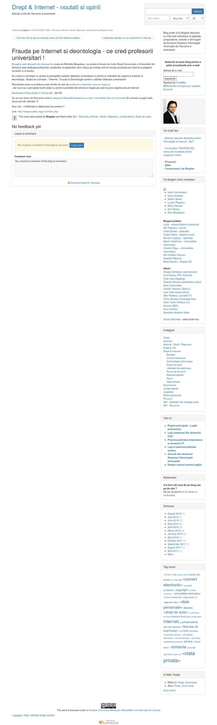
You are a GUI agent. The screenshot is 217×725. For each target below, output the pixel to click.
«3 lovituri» (167, 574)
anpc (185, 574)
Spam (170, 378)
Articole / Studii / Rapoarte (73, 30)
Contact (17, 715)
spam (176, 654)
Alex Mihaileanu (176, 212)
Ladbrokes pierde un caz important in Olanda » (128, 37)
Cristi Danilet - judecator (176, 231)
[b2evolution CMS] (108, 722)
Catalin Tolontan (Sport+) (176, 288)
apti (198, 574)
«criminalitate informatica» (187, 593)
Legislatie (168, 391)
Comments (191, 682)
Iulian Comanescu (177, 192)
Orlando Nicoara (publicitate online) (182, 282)
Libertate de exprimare (179, 368)
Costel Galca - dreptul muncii (178, 234)
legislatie (176, 626)
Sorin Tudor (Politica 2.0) (176, 302)
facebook (176, 616)
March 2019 (174, 530)
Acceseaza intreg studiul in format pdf (32, 92)
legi (170, 626)
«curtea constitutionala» (172, 597)
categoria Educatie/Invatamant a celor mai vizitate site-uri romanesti (89, 98)
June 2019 (173, 520)
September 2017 (177, 544)
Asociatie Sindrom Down (176, 312)
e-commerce (194, 612)
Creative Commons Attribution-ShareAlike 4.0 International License (124, 710)
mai (180, 631)
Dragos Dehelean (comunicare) (180, 271)
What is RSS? (169, 690)
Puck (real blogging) (174, 278)
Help (26, 715)
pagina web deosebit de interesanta (33, 64)
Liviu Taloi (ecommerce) (176, 292)
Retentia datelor (175, 375)
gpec (199, 616)
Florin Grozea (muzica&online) (179, 299)
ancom (180, 574)
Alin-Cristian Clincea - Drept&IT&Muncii (174, 256)
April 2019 (173, 527)
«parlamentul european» (173, 641)
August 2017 (174, 547)
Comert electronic (176, 358)
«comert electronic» (180, 582)
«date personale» (176, 604)
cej (180, 579)
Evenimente (169, 385)
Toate (166, 337)
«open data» (196, 638)
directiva (188, 607)
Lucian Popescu (176, 202)
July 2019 (173, 517)
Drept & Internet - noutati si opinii (56, 6)
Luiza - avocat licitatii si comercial (181, 224)
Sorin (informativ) (172, 285)
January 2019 (175, 534)
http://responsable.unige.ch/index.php (38, 111)
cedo (176, 580)
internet (171, 621)
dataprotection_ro (190, 597)
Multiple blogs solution (43, 715)
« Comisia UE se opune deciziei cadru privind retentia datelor (47, 37)
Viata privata (173, 381)
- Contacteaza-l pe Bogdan (178, 168)
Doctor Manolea (172, 319)
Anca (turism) (170, 309)
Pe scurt (167, 398)
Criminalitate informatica (180, 361)
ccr (172, 580)
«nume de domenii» (182, 638)
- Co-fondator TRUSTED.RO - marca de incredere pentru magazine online (179, 151)
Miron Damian (175, 205)
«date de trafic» (171, 602)
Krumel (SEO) (170, 305)
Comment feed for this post (85, 182)
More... (171, 554)
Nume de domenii (176, 371)
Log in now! (76, 145)
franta (183, 616)
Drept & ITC (169, 347)
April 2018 (173, 537)
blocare (166, 579)
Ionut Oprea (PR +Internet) (177, 275)
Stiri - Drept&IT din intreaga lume (181, 402)
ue (180, 654)
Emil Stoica (174, 209)
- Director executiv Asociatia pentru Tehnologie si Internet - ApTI (182, 139)
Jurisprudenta (92, 30)
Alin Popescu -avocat (174, 227)
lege (165, 626)
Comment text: (23, 156)
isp (180, 622)
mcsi (185, 631)
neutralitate (193, 631)
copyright (181, 590)
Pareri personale (172, 395)
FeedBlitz (181, 82)
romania (178, 646)
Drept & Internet (172, 351)
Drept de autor (106, 30)
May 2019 (173, 523)
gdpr (189, 616)
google (194, 616)
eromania (167, 616)
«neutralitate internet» (172, 634)
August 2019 (174, 513)
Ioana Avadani (175, 195)
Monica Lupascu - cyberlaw (178, 238)
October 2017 (175, 540)
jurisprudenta (190, 622)
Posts (181, 682)
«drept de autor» (176, 612)
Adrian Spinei (175, 199)
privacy (188, 641)
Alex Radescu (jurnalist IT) (177, 295)
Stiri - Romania (53, 30)
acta (175, 574)
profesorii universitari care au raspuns (90, 84)
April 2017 (173, 550)
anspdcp (192, 574)
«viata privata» (179, 656)
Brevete (171, 354)
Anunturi (167, 341)
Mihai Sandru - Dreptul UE (177, 261)
